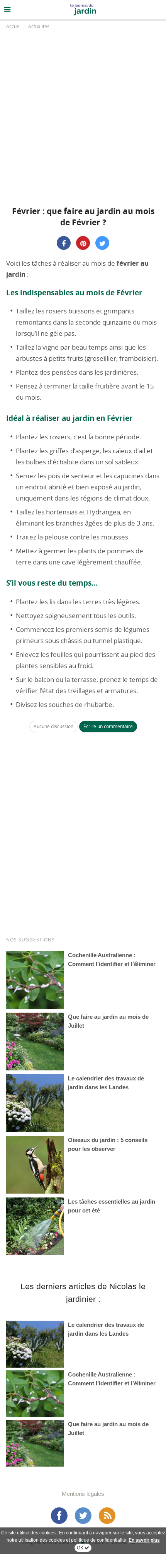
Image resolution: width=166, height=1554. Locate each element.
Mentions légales (83, 1493)
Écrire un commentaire (108, 726)
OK (81, 1548)
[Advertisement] (83, 115)
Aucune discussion (53, 726)
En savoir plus (144, 1540)
